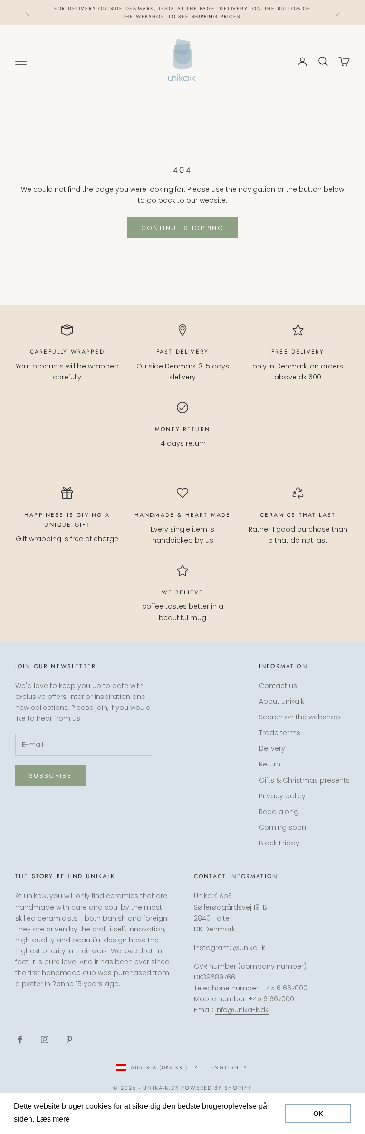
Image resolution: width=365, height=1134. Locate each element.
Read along (278, 811)
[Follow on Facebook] (20, 1039)
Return (269, 764)
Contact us (278, 685)
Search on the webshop (299, 717)
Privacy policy (282, 796)
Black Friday (279, 843)
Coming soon (282, 827)
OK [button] (318, 1113)
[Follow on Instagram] (44, 1039)
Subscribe (50, 775)
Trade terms (279, 732)
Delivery (272, 748)
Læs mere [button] (90, 1119)
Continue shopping (182, 228)
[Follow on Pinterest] (69, 1039)
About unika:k (281, 701)
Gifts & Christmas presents (304, 780)
